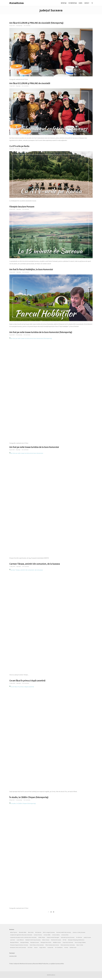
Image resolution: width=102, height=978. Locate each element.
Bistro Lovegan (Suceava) (49, 932)
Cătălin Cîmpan (41, 937)
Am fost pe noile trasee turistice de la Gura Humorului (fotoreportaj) (40, 332)
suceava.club (50, 947)
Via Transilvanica (59, 947)
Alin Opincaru (38, 932)
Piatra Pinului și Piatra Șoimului (37, 945)
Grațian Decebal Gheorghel (53, 937)
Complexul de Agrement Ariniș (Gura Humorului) (21, 934)
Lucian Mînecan (20, 940)
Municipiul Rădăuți (24, 942)
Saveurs (36, 947)
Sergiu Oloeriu (42, 947)
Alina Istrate (31, 932)
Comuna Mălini (47, 934)
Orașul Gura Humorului (68, 942)
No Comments (27, 25)
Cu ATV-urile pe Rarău (19, 146)
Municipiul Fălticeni (14, 942)
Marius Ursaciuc (45, 940)
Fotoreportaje (19, 25)
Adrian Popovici (13, 932)
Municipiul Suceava (34, 942)
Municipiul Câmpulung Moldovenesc (76, 940)
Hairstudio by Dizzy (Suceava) (67, 937)
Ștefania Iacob (73, 947)
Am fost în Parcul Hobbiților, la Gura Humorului (31, 269)
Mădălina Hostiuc (57, 942)
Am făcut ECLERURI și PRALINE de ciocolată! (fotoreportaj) (36, 22)
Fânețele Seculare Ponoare (21, 206)
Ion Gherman (79, 937)
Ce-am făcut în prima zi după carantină (27, 680)
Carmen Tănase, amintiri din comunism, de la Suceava (34, 563)
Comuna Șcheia (64, 934)
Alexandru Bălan (22, 932)
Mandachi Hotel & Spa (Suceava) (32, 940)
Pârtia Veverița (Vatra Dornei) (52, 945)
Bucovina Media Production (40, 963)
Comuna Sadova (56, 934)
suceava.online (59, 963)
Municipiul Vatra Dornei (46, 942)
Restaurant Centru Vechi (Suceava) (18, 947)
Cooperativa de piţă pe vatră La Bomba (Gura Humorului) (23, 937)
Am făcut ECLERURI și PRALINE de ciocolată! (29, 83)
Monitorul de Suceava (56, 940)
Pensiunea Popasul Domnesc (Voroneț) (19, 945)
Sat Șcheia (30, 947)
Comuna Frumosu (38, 934)
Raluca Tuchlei (79, 945)
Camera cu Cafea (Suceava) (79, 932)
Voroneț (66, 947)
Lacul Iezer (12, 940)
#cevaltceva (16, 3)
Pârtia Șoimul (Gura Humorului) (68, 945)
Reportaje (18, 86)
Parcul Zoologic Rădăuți (80, 942)
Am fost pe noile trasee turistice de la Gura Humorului (34, 447)
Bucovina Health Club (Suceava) (63, 932)
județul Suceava (87, 937)
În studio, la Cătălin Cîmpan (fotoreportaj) (28, 797)
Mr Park (64, 940)
